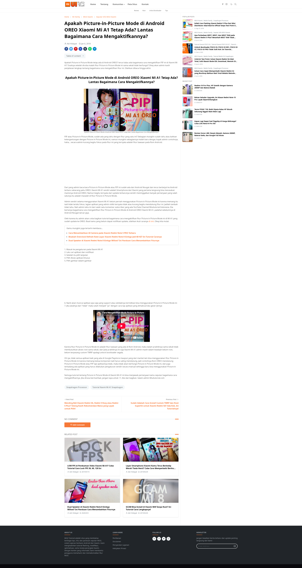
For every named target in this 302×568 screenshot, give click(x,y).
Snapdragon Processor (76, 387)
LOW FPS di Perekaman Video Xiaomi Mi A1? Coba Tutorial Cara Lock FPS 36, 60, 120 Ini (90, 467)
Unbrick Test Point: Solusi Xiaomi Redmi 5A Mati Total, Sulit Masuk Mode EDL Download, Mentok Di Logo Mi (215, 61)
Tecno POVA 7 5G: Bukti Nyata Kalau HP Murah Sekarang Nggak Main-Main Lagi (213, 110)
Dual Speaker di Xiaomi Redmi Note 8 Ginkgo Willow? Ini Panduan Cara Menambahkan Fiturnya (114, 240)
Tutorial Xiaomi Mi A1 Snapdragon (107, 387)
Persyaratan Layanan (121, 545)
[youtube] (154, 539)
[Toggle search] (235, 4)
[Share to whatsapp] (90, 49)
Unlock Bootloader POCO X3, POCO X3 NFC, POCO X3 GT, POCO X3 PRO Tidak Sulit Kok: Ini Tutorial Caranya (215, 49)
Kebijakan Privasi (119, 548)
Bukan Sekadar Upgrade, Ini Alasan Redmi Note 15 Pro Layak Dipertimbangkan (215, 98)
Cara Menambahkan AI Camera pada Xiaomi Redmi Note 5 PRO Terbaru (102, 233)
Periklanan (117, 538)
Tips (166, 11)
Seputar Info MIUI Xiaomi (221, 32)
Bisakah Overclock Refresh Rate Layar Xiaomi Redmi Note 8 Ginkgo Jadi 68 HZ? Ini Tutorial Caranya (115, 236)
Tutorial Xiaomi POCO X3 (202, 44)
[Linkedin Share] (80, 49)
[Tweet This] (71, 49)
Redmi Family (208, 21)
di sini (151, 221)
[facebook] (223, 4)
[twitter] (164, 539)
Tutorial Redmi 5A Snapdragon (223, 56)
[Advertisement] (84, 165)
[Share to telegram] (94, 49)
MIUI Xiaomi (198, 21)
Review (136, 11)
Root (144, 11)
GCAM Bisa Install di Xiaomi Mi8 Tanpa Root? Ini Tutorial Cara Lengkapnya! (148, 508)
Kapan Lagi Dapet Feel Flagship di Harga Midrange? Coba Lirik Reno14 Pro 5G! (215, 122)
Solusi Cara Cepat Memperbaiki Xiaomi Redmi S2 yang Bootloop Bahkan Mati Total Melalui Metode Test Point (214, 73)
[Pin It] (76, 49)
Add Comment (79, 425)
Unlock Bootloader (155, 11)
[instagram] (226, 4)
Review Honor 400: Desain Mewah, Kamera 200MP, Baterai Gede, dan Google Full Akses (214, 134)
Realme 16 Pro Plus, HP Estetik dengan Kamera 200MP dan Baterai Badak (213, 86)
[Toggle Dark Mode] (231, 4)
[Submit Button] (234, 546)
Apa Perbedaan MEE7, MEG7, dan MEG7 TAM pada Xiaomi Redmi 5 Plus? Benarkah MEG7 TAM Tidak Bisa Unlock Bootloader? (214, 37)
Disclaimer (117, 541)
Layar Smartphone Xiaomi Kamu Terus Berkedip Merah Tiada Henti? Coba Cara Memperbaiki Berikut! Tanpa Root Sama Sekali (150, 468)
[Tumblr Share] (85, 49)
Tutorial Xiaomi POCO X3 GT (221, 44)
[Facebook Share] (66, 49)
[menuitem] (93, 4)
